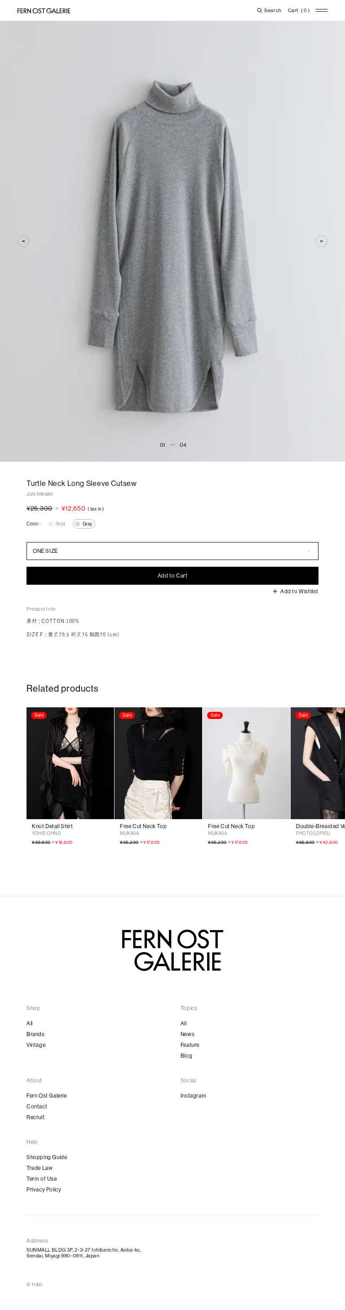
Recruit (35, 1117)
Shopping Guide (47, 1157)
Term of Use (42, 1179)
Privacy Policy (44, 1189)
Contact (37, 1106)
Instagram (193, 1096)
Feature (190, 1045)
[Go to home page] (172, 950)
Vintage (36, 1045)
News (188, 1034)
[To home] (44, 10)
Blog (186, 1056)
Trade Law (40, 1168)
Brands (36, 1034)
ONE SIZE (45, 551)
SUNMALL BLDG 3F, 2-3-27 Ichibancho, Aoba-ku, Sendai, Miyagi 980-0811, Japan (84, 1253)
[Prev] (23, 241)
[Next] (321, 241)
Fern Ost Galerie (47, 1096)
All (30, 1023)
